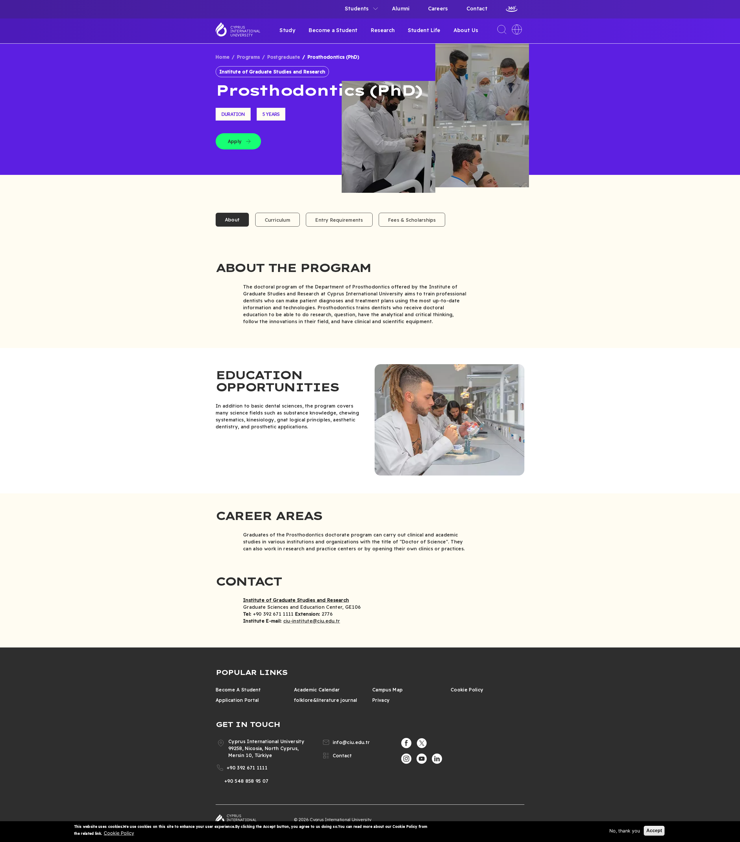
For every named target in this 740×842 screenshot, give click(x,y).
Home (223, 57)
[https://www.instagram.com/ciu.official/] (406, 759)
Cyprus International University (245, 31)
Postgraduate (283, 57)
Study (287, 30)
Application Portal (237, 700)
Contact (477, 8)
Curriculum (277, 220)
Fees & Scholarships (412, 220)
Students (357, 8)
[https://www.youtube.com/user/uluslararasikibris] (422, 759)
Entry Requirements (339, 220)
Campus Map (387, 690)
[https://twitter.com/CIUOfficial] (422, 743)
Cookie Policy (467, 690)
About (232, 220)
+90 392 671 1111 (247, 768)
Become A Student (238, 690)
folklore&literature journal (325, 700)
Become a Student (332, 30)
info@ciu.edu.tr (351, 742)
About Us (466, 30)
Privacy (381, 700)
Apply (235, 141)
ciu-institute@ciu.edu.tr (311, 621)
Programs (248, 57)
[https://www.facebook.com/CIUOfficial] (406, 743)
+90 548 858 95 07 (246, 781)
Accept (654, 830)
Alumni (401, 8)
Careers (438, 8)
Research (383, 30)
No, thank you (624, 831)
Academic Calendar (317, 690)
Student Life (424, 30)
